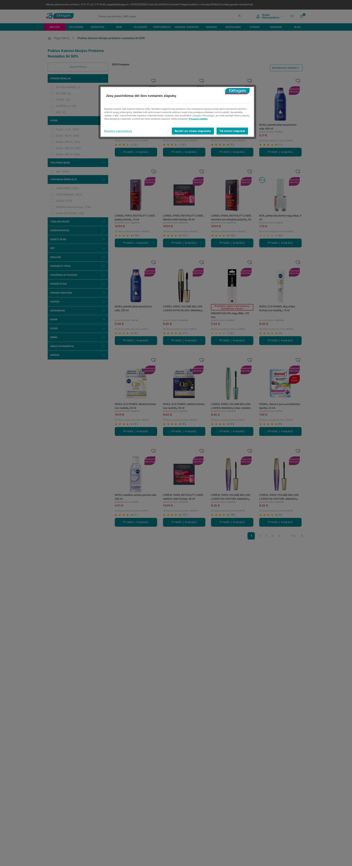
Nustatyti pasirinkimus (118, 131)
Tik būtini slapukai (232, 131)
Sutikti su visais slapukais (193, 131)
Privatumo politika (198, 118)
